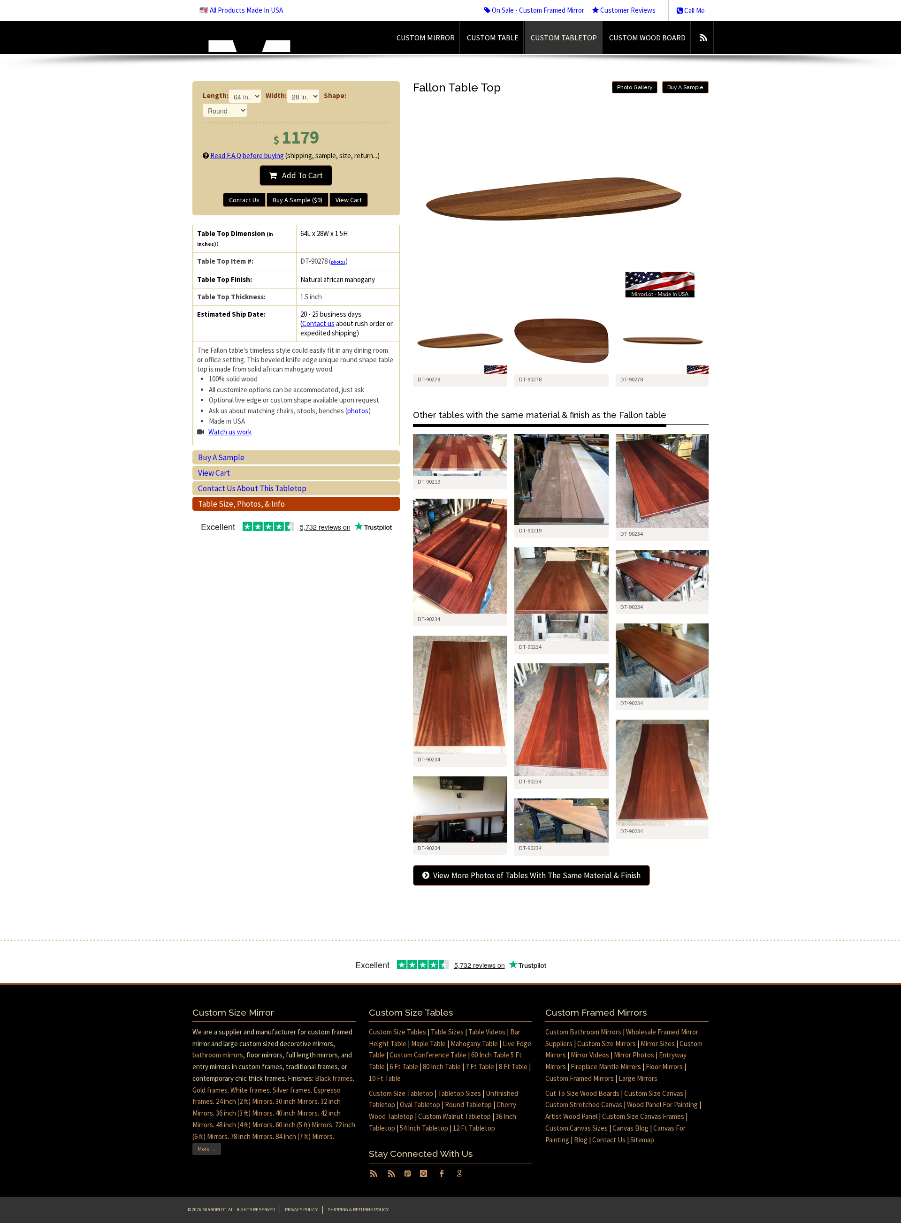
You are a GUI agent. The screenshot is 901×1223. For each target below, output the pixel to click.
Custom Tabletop (564, 37)
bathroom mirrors (217, 1054)
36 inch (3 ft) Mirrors (244, 1113)
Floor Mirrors (664, 1066)
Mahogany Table (474, 1043)
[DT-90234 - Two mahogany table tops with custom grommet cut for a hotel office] (663, 575)
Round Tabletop (468, 1104)
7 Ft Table (480, 1066)
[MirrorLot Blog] (703, 37)
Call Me (694, 10)
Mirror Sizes (658, 1043)
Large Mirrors (637, 1078)
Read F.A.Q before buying (247, 155)
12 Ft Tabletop (474, 1128)
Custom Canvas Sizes (576, 1128)
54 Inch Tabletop (424, 1128)
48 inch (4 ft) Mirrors (244, 1124)
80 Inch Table (442, 1066)
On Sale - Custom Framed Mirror (537, 10)
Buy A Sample (221, 457)
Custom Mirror (426, 37)
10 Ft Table (385, 1078)
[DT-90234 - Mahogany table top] (561, 594)
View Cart (349, 200)
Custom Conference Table (427, 1054)
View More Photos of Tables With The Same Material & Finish (535, 875)
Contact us (318, 323)
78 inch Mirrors (251, 1136)
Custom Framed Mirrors (579, 1078)
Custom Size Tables (397, 1031)
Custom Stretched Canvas (583, 1104)
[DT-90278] (460, 341)
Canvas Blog (630, 1128)
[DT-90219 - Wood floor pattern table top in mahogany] (460, 455)
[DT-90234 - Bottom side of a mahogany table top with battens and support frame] (460, 556)
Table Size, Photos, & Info (241, 504)
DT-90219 (429, 481)
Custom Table (493, 37)
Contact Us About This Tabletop (252, 488)
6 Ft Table (403, 1066)
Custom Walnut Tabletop (454, 1116)
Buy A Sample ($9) (297, 200)
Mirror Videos (590, 1054)
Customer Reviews (627, 10)
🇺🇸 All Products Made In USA (241, 10)
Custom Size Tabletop (401, 1093)
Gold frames (210, 1090)
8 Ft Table (513, 1066)
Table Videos (486, 1031)
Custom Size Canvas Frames (643, 1116)
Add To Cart (299, 175)
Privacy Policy (301, 1210)
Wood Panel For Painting (662, 1104)
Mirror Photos (634, 1054)
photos (338, 262)
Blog (581, 1139)
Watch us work (230, 431)
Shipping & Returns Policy (358, 1210)
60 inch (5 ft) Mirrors (303, 1124)
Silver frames (292, 1090)
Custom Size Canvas (653, 1093)
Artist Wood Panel (571, 1116)
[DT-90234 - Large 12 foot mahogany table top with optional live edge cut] (663, 481)
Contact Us (244, 200)
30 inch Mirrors (296, 1101)
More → (207, 1148)
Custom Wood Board (647, 37)
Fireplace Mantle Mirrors (606, 1066)
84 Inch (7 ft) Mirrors (304, 1136)
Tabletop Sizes (459, 1093)
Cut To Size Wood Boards (582, 1093)
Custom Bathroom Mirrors (583, 1031)
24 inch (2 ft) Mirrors (244, 1101)
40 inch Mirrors (296, 1113)
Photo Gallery (634, 87)
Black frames (334, 1078)
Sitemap (642, 1139)
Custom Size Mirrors (606, 1043)
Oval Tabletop (420, 1104)
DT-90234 (631, 533)
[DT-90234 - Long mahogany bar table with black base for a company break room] (460, 809)
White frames (250, 1090)
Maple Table (428, 1043)
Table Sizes (447, 1031)
